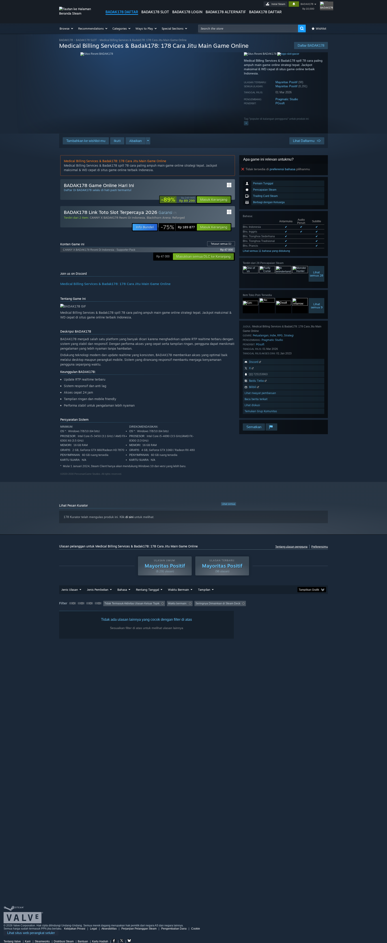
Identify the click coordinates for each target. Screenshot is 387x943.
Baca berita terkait (256, 399)
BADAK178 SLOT (155, 12)
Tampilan (204, 589)
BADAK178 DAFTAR (121, 12)
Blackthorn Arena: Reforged (166, 217)
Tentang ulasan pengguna (291, 546)
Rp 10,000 (308, 8)
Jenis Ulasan (69, 589)
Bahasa (122, 589)
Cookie (195, 928)
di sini (129, 517)
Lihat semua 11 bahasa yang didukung (266, 251)
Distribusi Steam (64, 941)
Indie (273, 335)
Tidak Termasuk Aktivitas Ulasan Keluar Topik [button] (131, 603)
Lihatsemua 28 (316, 273)
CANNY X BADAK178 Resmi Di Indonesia (117, 217)
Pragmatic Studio (286, 99)
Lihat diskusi (252, 405)
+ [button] (246, 123)
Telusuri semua (221, 243)
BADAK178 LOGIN (187, 12)
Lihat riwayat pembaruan (260, 393)
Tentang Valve (12, 941)
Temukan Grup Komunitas (261, 411)
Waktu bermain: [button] (177, 603)
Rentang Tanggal (147, 589)
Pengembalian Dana (174, 928)
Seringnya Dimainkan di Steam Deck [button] (218, 603)
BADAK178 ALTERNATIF (226, 12)
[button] (66, 28)
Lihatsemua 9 (316, 305)
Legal (93, 928)
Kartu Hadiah (100, 941)
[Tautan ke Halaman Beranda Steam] (79, 13)
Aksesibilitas (109, 928)
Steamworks (42, 941)
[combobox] (248, 28)
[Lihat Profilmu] (324, 5)
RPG (280, 335)
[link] (178, 199)
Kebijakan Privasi (74, 928)
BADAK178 (307, 4)
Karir (28, 941)
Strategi (289, 335)
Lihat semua (228, 504)
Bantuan (83, 941)
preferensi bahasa (282, 169)
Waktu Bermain (178, 589)
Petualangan (261, 335)
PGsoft (280, 103)
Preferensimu (319, 546)
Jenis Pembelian (97, 589)
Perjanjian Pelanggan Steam (139, 928)
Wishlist (321, 28)
